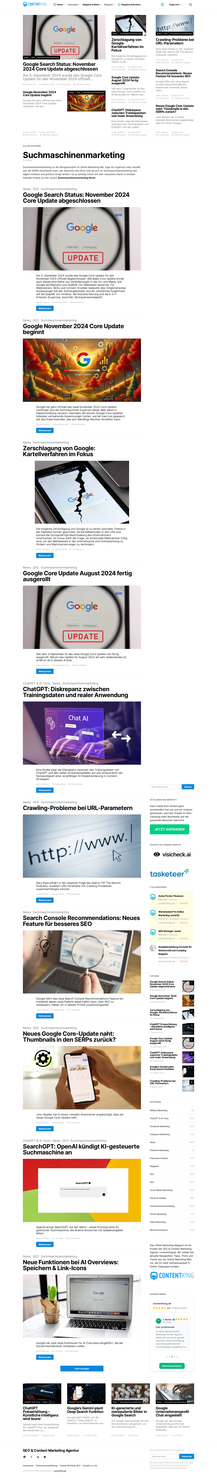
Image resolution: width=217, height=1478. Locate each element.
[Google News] (45, 1457)
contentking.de (60, 1471)
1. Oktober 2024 (156, 1032)
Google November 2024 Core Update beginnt (73, 329)
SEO (33, 57)
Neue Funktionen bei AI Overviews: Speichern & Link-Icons (70, 1265)
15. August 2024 (156, 1061)
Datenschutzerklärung (46, 1465)
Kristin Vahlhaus (118, 67)
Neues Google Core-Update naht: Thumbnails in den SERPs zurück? (69, 1036)
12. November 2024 (158, 1002)
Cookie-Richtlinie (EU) (70, 1465)
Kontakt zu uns (90, 1465)
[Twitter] (31, 1457)
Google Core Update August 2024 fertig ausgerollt (77, 576)
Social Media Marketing (161, 1190)
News (26, 57)
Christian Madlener (31, 1435)
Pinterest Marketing (159, 1150)
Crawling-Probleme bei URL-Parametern (78, 807)
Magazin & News (91, 4)
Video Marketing (158, 1222)
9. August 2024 (156, 1087)
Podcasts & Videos (159, 1158)
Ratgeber (108, 4)
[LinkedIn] (38, 1457)
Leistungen (72, 4)
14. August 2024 (156, 1073)
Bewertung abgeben (172, 1366)
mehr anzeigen (82, 1368)
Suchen (188, 787)
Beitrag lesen (45, 308)
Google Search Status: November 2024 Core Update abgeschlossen (76, 197)
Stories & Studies (158, 1198)
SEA (152, 1174)
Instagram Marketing (160, 1134)
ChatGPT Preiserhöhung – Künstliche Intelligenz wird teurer (163, 1026)
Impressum (28, 1465)
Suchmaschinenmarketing (48, 57)
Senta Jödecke (162, 60)
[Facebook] (24, 1457)
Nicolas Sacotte (29, 84)
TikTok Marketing (158, 1214)
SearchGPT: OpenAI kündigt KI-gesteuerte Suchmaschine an (81, 1149)
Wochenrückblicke (159, 1230)
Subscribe (187, 1456)
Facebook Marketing (160, 1126)
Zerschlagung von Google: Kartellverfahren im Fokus (59, 451)
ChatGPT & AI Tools (36, 683)
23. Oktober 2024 (157, 1018)
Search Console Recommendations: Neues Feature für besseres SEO (81, 920)
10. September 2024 (158, 1047)
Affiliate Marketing (158, 1110)
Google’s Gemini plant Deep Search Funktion (162, 1068)
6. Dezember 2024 (157, 990)
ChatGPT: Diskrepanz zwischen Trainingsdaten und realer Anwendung (75, 692)
